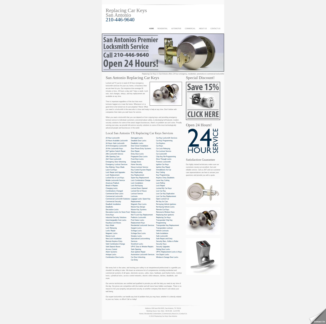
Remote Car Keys (162, 209)
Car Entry (134, 260)
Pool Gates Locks (137, 220)
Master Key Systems (139, 209)
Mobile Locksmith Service (115, 180)
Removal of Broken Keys (165, 212)
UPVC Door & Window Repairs (142, 247)
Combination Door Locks (115, 257)
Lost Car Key (161, 191)
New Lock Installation (113, 239)
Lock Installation (137, 183)
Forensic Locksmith (163, 162)
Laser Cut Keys (111, 170)
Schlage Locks (136, 231)
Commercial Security (113, 201)
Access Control (111, 249)
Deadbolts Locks (137, 143)
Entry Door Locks (137, 154)
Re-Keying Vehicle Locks (165, 207)
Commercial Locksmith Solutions (118, 199)
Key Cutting (160, 172)
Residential (163, 28)
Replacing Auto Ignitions (165, 215)
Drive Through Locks (163, 159)
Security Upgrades (163, 247)
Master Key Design (138, 207)
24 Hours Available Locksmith (117, 141)
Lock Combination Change (140, 180)
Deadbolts (109, 207)
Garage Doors (136, 162)
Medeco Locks (136, 212)
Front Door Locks (137, 159)
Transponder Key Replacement (167, 225)
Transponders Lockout (164, 228)
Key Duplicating (136, 172)
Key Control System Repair (141, 170)
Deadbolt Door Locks (138, 141)
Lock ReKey (160, 183)
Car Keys (159, 146)
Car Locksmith (161, 154)
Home (151, 28)
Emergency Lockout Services (116, 164)
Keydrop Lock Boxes (113, 223)
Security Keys (161, 244)
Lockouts (134, 196)
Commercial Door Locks (114, 194)
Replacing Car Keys (163, 217)
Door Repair (135, 151)
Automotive (176, 28)
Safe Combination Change (115, 244)
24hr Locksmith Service (114, 154)
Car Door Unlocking (138, 257)
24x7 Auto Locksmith (113, 159)
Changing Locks (112, 188)
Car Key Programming (164, 141)
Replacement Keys (138, 223)
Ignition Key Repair (163, 167)
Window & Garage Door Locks (167, 257)
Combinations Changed (114, 191)
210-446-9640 (120, 19)
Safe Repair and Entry (164, 239)
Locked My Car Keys (164, 188)
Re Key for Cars (162, 201)
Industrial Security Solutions (116, 217)
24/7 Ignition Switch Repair (115, 151)
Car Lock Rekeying (163, 148)
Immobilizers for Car (163, 170)
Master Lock (110, 236)
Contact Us (215, 28)
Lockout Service (137, 194)
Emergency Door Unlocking (116, 162)
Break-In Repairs (112, 186)
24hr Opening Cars (112, 156)
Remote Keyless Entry (114, 241)
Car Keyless (160, 143)
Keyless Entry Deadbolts (165, 178)
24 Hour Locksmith (113, 138)
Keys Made (110, 225)
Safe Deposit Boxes (113, 247)
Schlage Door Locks (138, 233)
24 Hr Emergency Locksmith (116, 146)
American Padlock (112, 183)
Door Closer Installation (139, 146)
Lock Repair (160, 186)
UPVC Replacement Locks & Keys (169, 252)
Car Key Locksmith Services (166, 138)
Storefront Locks (137, 244)
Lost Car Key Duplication (165, 194)
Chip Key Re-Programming (166, 156)
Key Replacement (137, 175)
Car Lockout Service (163, 151)
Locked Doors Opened (139, 188)
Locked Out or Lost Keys (115, 178)
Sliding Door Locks (163, 249)
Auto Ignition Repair (138, 252)
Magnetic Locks (111, 233)
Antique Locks (111, 254)
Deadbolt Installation (113, 204)
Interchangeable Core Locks (116, 220)
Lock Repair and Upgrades (115, 172)
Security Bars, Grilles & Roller (167, 241)
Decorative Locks (112, 209)
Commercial (190, 28)
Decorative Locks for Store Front (118, 212)
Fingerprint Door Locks (139, 156)
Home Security (136, 164)
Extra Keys (110, 215)
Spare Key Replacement (140, 178)
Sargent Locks (136, 228)
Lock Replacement (112, 175)
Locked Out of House (139, 191)
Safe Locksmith (162, 236)
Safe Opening (136, 249)
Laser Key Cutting (162, 180)
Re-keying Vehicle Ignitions (166, 204)
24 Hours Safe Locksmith (115, 143)
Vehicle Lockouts (162, 231)
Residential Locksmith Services (142, 225)
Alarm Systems (111, 252)
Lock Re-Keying (137, 186)
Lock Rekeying (111, 228)
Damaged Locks (137, 138)
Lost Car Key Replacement (166, 196)
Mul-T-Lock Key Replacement (142, 215)
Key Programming (162, 175)
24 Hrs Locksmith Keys (114, 148)
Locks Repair (110, 231)
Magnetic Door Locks (139, 204)
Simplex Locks (136, 236)
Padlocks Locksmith (138, 217)
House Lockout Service (139, 167)
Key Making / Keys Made (115, 167)
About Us (203, 28)
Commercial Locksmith (114, 196)
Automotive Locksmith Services (142, 254)
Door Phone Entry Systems (141, 148)
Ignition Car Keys (162, 164)
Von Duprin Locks (162, 254)
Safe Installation (162, 233)
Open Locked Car (162, 199)
